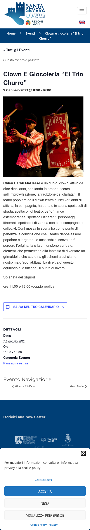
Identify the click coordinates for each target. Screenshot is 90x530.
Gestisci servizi (44, 480)
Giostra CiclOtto (24, 386)
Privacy (53, 525)
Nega (45, 503)
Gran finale (77, 386)
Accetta (45, 491)
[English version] (82, 22)
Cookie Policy (38, 525)
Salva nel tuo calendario (36, 306)
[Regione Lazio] (49, 439)
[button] (83, 453)
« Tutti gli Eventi (16, 49)
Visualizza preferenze (45, 515)
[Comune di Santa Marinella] (68, 439)
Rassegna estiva (15, 363)
